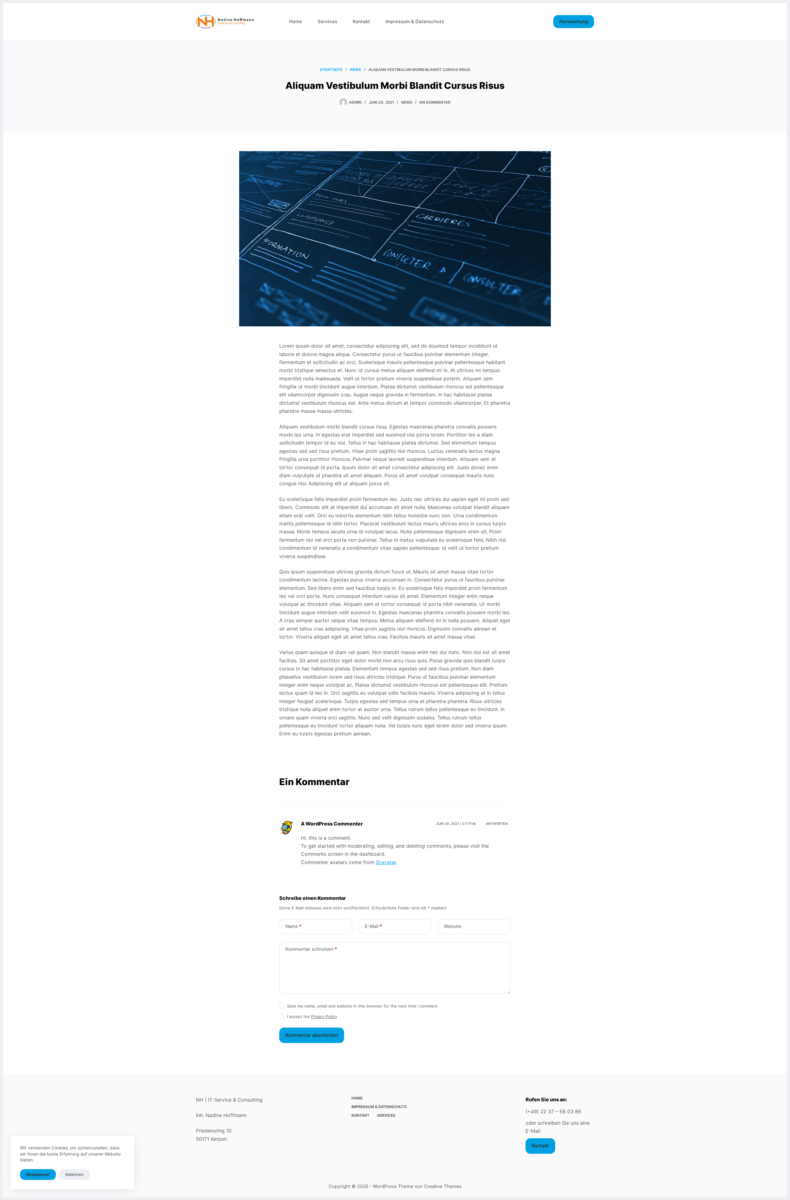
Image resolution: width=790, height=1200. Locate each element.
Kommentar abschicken (311, 1035)
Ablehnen (74, 1174)
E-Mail (373, 926)
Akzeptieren (38, 1174)
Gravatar (386, 862)
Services (327, 21)
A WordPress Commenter (332, 824)
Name (293, 926)
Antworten (497, 823)
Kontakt (361, 21)
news (406, 102)
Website (452, 926)
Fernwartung (573, 21)
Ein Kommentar (435, 102)
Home (295, 21)
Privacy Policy (324, 1016)
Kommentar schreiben (311, 949)
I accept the (312, 1016)
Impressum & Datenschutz (414, 21)
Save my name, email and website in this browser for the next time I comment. (363, 1005)
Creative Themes (443, 1186)
